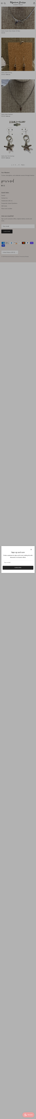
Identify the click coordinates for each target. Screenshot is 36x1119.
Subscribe (18, 567)
